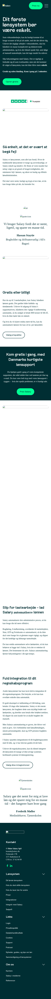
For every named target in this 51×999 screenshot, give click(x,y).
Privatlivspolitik (12, 928)
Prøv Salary (25, 391)
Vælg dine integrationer (18, 765)
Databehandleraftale (14, 933)
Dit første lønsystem (14, 880)
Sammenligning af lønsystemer (19, 957)
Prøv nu (35, 5)
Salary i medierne (13, 976)
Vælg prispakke (13, 335)
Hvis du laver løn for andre (17, 890)
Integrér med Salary (14, 905)
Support (9, 943)
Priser (8, 895)
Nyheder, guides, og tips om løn (19, 952)
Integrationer (11, 900)
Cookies (9, 938)
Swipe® (9, 909)
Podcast (9, 947)
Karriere (9, 971)
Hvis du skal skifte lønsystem (18, 885)
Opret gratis (12, 81)
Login (8, 923)
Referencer (10, 980)
